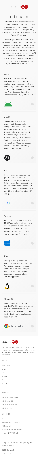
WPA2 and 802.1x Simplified (11, 422)
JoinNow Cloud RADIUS (9, 405)
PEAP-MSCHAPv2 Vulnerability (12, 429)
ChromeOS (5, 383)
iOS (3, 373)
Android (4, 369)
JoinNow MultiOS (7, 401)
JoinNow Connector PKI (10, 397)
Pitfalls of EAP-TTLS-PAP (10, 433)
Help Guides (6, 366)
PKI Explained (6, 426)
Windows (5, 380)
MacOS (4, 376)
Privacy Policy (6, 453)
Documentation (7, 419)
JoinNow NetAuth (7, 408)
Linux (3, 387)
